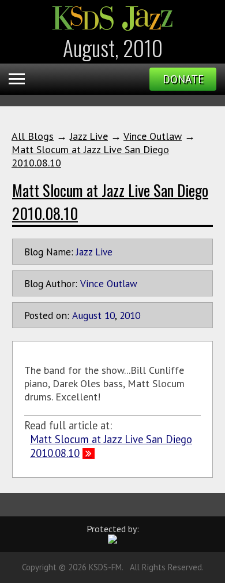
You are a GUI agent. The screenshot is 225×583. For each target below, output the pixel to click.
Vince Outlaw (152, 136)
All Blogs (33, 136)
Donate (183, 79)
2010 (129, 315)
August (87, 315)
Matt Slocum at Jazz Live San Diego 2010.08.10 (111, 446)
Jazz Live (89, 136)
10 (109, 315)
